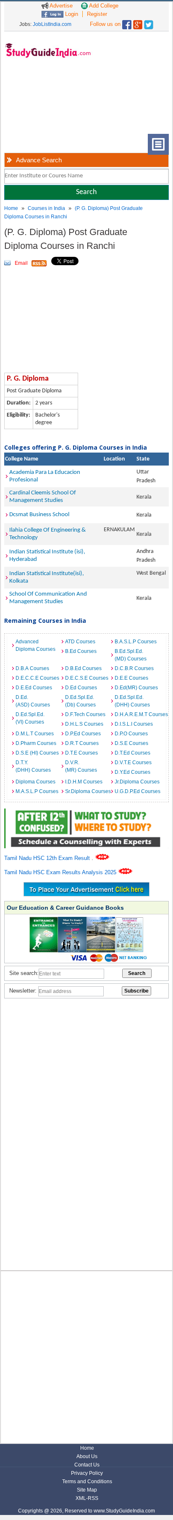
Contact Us (87, 1465)
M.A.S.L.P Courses (37, 791)
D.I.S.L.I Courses (134, 724)
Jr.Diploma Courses (137, 782)
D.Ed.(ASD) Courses (33, 701)
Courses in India (46, 208)
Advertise (60, 6)
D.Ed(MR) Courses (136, 688)
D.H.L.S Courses (84, 724)
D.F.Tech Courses (85, 714)
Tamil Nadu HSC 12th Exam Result (48, 858)
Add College (103, 6)
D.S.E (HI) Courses (37, 753)
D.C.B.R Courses (134, 668)
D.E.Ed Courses (34, 688)
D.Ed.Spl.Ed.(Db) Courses (80, 701)
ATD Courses (80, 642)
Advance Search (39, 160)
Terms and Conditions (87, 1481)
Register (97, 14)
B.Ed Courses (81, 651)
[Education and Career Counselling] (86, 813)
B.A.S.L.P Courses (136, 642)
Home (11, 208)
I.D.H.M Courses (83, 782)
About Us (86, 1456)
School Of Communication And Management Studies (48, 598)
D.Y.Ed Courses (132, 772)
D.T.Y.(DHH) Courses (33, 766)
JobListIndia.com (52, 24)
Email (21, 263)
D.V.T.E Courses (133, 762)
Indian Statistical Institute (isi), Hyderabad (47, 556)
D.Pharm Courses (36, 743)
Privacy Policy (87, 1473)
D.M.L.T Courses (35, 734)
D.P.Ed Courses (83, 734)
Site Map (87, 1490)
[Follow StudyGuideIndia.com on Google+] (137, 23)
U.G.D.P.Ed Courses (137, 791)
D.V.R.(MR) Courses (81, 766)
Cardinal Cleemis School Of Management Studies (42, 497)
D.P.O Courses (131, 734)
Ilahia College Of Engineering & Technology (47, 534)
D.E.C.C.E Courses (37, 678)
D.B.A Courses (32, 668)
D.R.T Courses (82, 743)
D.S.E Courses (131, 743)
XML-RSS (87, 1498)
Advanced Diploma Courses (35, 645)
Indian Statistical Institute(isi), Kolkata (46, 577)
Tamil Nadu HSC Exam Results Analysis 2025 (61, 872)
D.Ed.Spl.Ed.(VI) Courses (30, 718)
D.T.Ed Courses (132, 753)
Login (70, 14)
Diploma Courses (35, 782)
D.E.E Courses (131, 678)
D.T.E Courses (81, 753)
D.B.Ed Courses (83, 668)
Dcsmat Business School (39, 515)
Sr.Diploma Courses (87, 791)
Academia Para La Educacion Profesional (44, 476)
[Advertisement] (42, 102)
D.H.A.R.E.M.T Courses (137, 714)
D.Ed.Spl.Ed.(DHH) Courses (132, 701)
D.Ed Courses (81, 688)
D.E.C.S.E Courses (86, 678)
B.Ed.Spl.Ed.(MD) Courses (131, 655)
